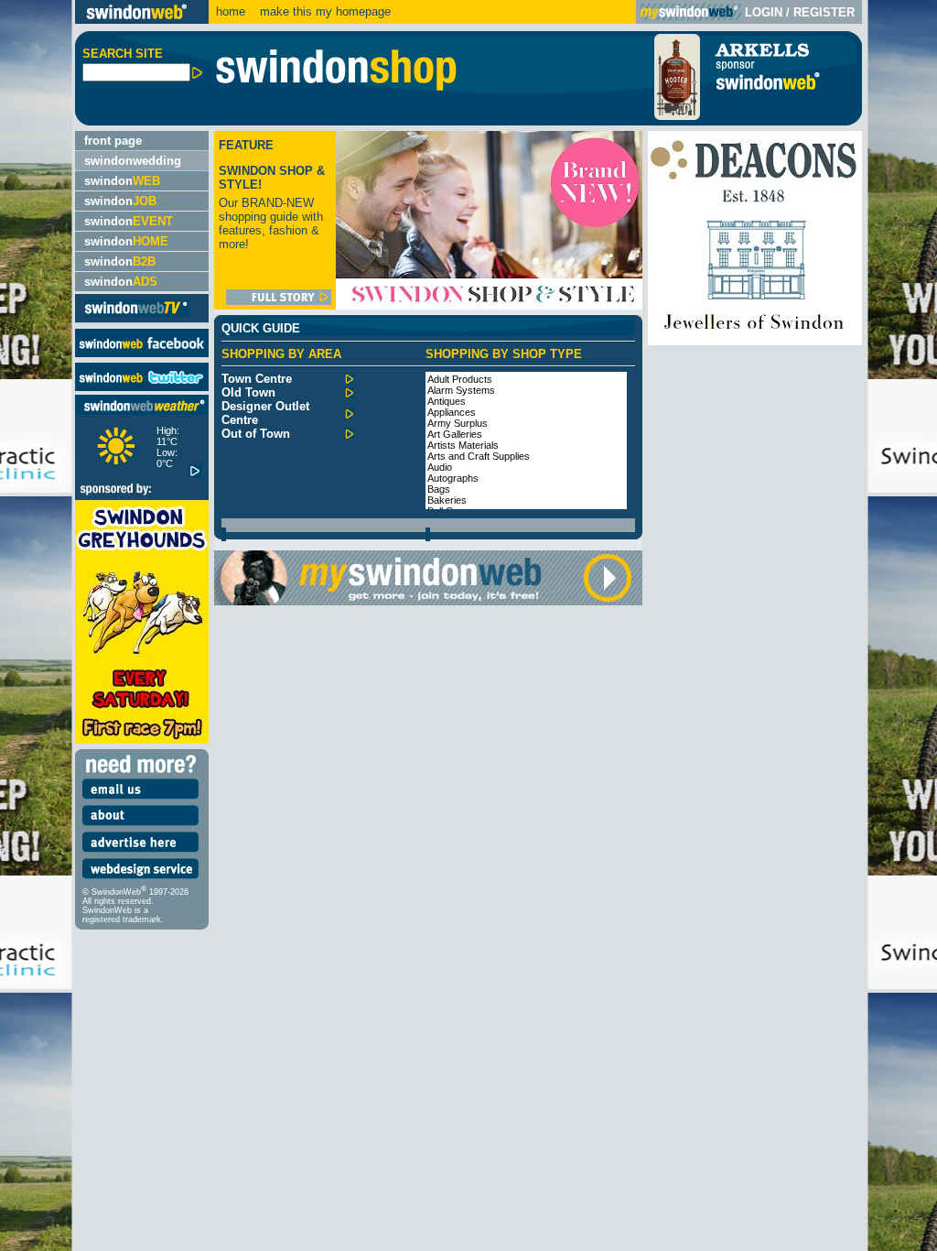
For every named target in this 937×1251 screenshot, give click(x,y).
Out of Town (255, 434)
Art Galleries (454, 434)
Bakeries (447, 500)
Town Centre (256, 379)
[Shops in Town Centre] (349, 379)
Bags (438, 489)
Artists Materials (463, 445)
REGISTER (824, 12)
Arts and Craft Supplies (478, 456)
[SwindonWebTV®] (136, 315)
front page (113, 140)
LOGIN (763, 12)
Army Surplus (457, 423)
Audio (439, 467)
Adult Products (459, 379)
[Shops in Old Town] (349, 393)
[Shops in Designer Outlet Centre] (349, 414)
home (230, 11)
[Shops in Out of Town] (349, 434)
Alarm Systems (461, 390)
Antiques (446, 401)
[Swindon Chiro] (35, 625)
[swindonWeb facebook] (142, 353)
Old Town (248, 392)
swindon (122, 181)
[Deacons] (755, 341)
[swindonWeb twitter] (142, 387)
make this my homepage (323, 11)
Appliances (451, 412)
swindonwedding (132, 161)
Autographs (453, 478)
